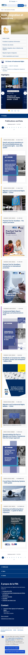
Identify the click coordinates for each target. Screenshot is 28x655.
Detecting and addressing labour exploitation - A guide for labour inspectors (13, 510)
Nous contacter (4, 616)
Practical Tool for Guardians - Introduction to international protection (12, 266)
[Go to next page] (25, 127)
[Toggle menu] (25, 5)
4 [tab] (18, 110)
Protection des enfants (8, 45)
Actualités (4, 598)
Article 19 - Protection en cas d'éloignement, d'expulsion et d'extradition (14, 70)
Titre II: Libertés (4, 65)
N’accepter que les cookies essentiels (15, 651)
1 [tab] (9, 110)
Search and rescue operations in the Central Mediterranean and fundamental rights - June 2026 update (13, 145)
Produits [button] (5, 115)
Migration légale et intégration (10, 53)
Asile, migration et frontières (9, 9)
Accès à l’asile (6, 38)
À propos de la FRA (7, 591)
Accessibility (3, 631)
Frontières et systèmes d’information (11, 41)
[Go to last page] (14, 130)
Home (2, 9)
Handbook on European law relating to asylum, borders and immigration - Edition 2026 (14, 359)
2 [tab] (12, 110)
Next (25, 93)
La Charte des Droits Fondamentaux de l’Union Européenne (13, 594)
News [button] (4, 571)
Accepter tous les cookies (12, 647)
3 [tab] (15, 110)
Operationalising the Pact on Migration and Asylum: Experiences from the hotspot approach (14, 436)
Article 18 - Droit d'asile (13, 65)
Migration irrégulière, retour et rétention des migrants (13, 48)
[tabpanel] (14, 93)
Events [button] (4, 575)
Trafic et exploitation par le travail (10, 56)
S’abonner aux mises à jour (9, 600)
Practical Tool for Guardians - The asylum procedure (13, 221)
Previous (2, 93)
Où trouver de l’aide (7, 596)
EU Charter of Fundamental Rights (15, 61)
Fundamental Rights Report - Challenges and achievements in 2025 (13, 312)
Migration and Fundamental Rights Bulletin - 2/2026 (13, 97)
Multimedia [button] (5, 567)
